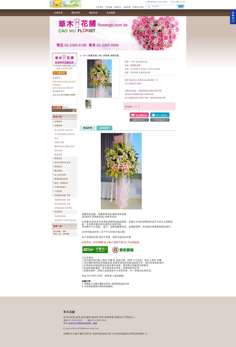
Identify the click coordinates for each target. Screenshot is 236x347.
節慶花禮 (58, 126)
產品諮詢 (104, 128)
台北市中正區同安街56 (78, 323)
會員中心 (118, 7)
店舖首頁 (58, 12)
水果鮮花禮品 (60, 187)
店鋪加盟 (127, 7)
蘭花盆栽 (58, 171)
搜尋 (181, 6)
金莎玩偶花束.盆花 (62, 162)
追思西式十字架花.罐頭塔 (65, 220)
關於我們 (76, 12)
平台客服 (108, 7)
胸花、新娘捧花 (61, 183)
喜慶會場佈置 (60, 216)
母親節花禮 (59, 142)
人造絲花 (58, 191)
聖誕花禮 (58, 155)
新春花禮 (58, 151)
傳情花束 (58, 158)
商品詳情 (87, 128)
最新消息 (93, 12)
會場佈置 (58, 212)
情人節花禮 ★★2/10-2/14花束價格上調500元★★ (64, 134)
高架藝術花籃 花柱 (62, 195)
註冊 (134, 7)
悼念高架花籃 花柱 (62, 204)
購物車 (233, 17)
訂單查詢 (99, 7)
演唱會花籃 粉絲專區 (63, 208)
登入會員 (140, 7)
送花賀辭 (111, 12)
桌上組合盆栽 (60, 175)
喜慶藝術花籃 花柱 (62, 200)
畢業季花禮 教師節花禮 (64, 146)
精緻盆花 (58, 167)
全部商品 (58, 121)
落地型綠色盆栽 (61, 179)
